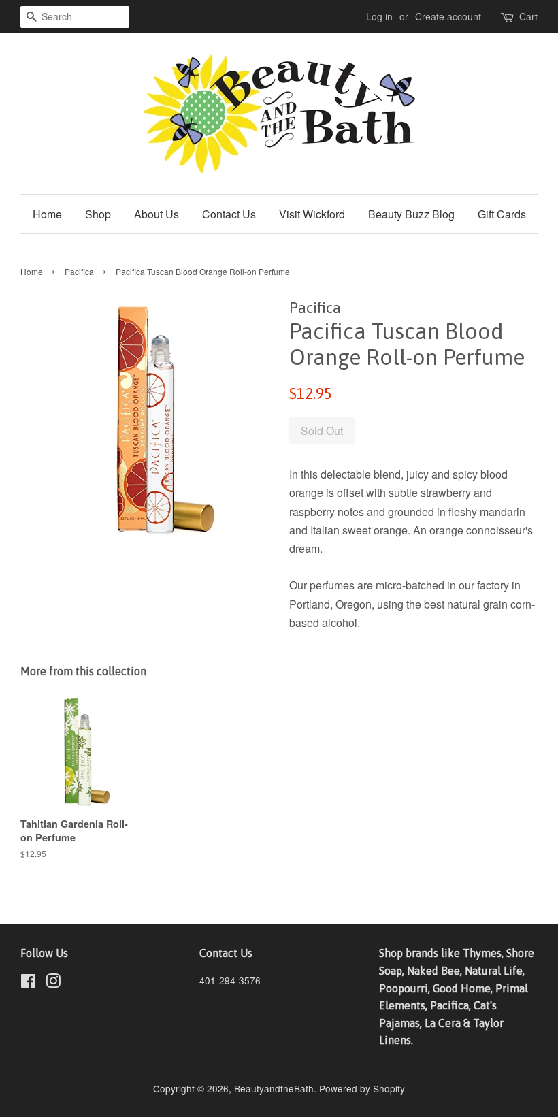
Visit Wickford (312, 214)
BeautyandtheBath (274, 1088)
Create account (448, 16)
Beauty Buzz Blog (411, 214)
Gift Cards (502, 214)
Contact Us (229, 214)
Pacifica (79, 271)
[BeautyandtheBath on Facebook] (28, 983)
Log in (379, 16)
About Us (156, 214)
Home (47, 214)
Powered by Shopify (362, 1088)
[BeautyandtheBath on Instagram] (53, 983)
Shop (98, 214)
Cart (528, 16)
